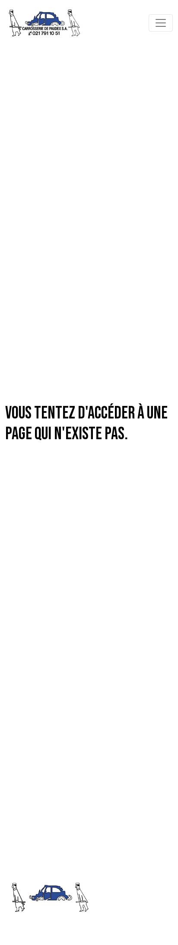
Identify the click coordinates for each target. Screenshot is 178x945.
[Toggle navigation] (161, 23)
